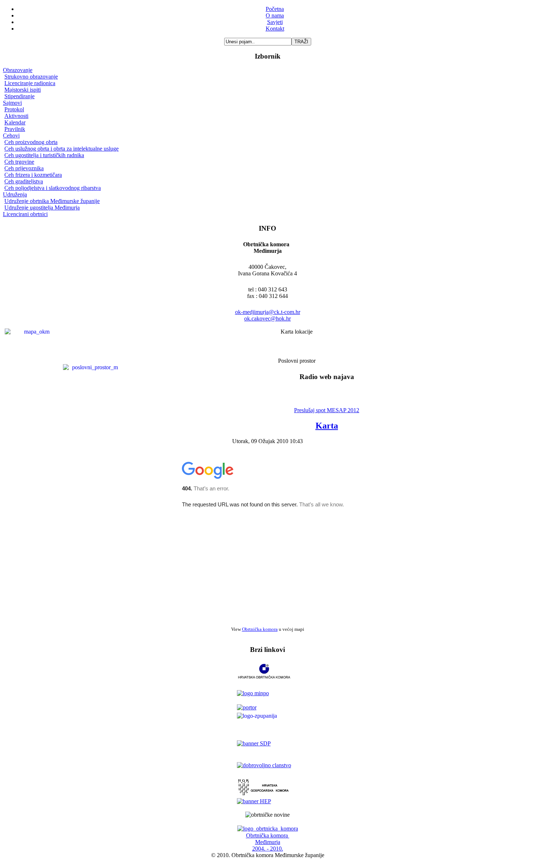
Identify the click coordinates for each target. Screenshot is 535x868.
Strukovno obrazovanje (31, 76)
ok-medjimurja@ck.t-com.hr (267, 312)
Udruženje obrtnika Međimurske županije (52, 201)
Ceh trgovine (19, 162)
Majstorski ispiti (22, 90)
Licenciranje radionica (29, 83)
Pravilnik (14, 129)
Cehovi (11, 135)
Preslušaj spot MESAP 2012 (326, 410)
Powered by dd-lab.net (268, 862)
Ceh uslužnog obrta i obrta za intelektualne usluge (61, 149)
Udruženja (15, 194)
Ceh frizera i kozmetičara (33, 175)
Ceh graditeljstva (23, 181)
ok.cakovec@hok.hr (267, 318)
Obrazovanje (17, 70)
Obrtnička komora (260, 629)
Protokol (14, 109)
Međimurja (267, 842)
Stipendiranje (19, 96)
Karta (327, 425)
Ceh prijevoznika (24, 168)
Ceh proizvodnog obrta (31, 142)
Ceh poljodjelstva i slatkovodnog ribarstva (52, 188)
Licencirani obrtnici (25, 214)
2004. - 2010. (267, 848)
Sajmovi (12, 103)
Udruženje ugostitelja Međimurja (42, 207)
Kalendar (14, 122)
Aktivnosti (16, 116)
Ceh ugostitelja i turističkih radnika (44, 155)
